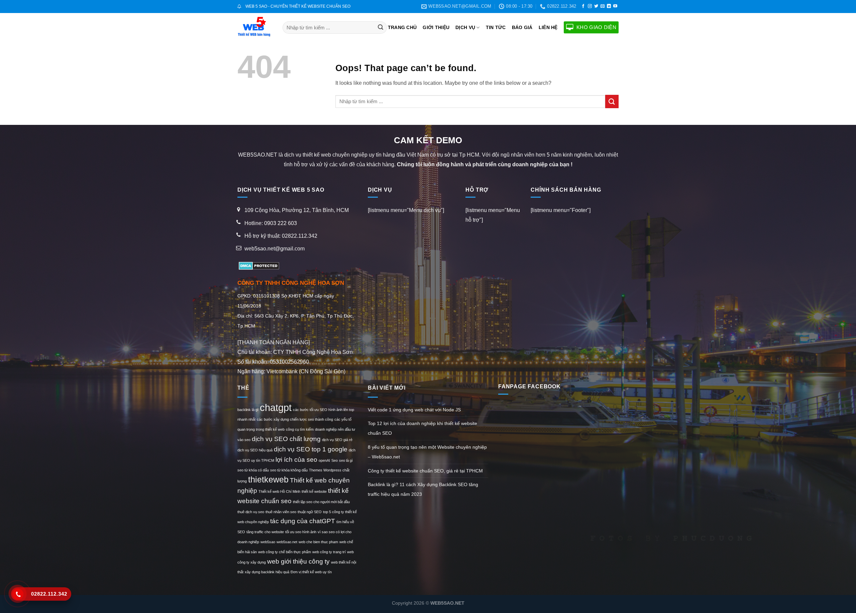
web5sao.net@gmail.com (274, 248)
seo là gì (346, 460)
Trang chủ (402, 27)
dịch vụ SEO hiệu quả (255, 450)
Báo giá (522, 27)
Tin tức (496, 27)
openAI (324, 460)
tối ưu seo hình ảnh (300, 532)
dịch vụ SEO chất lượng (286, 438)
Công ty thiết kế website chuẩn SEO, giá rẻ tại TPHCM (425, 470)
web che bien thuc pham (318, 542)
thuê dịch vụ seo (250, 512)
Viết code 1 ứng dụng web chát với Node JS (414, 409)
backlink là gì (247, 410)
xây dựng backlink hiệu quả (267, 572)
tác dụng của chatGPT (302, 521)
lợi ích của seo (296, 459)
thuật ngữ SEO (310, 512)
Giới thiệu (436, 27)
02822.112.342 (299, 236)
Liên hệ (548, 27)
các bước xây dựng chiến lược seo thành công (295, 419)
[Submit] (380, 27)
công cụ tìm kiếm (300, 429)
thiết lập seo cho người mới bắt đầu (321, 502)
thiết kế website (314, 491)
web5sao (267, 542)
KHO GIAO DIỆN (596, 27)
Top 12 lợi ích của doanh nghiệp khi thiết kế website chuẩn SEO (422, 428)
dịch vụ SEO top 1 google (310, 449)
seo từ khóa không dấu (289, 470)
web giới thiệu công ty (298, 561)
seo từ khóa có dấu (253, 470)
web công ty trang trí (329, 552)
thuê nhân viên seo (280, 512)
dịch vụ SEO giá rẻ (337, 440)
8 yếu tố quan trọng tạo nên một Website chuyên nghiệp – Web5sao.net (427, 451)
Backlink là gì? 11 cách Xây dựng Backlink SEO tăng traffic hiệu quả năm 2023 (423, 489)
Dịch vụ (465, 27)
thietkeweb (268, 479)
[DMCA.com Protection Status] (258, 265)
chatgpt (276, 407)
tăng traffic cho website (265, 532)
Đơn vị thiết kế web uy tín (311, 572)
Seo (334, 460)
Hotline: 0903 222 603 (270, 223)
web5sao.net (287, 542)
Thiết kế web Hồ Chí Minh (279, 491)
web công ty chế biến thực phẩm (284, 552)
